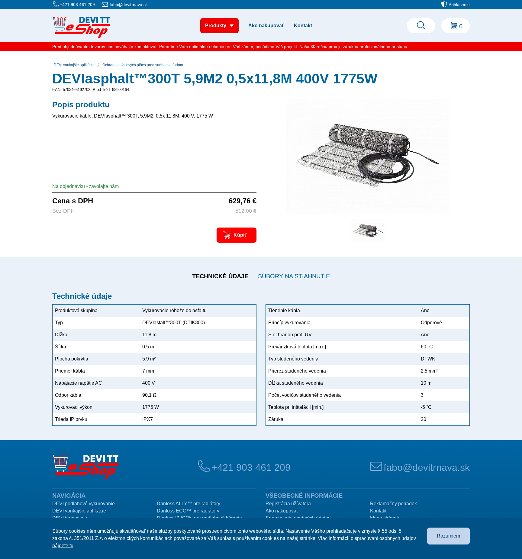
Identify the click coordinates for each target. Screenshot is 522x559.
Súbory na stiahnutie (294, 276)
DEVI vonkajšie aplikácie (74, 65)
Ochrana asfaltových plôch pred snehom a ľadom (142, 65)
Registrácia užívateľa (288, 503)
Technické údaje (220, 276)
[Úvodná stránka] (85, 467)
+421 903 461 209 (77, 4)
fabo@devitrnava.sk (129, 4)
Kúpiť (240, 234)
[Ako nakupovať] (81, 27)
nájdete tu (62, 545)
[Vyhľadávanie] (421, 25)
